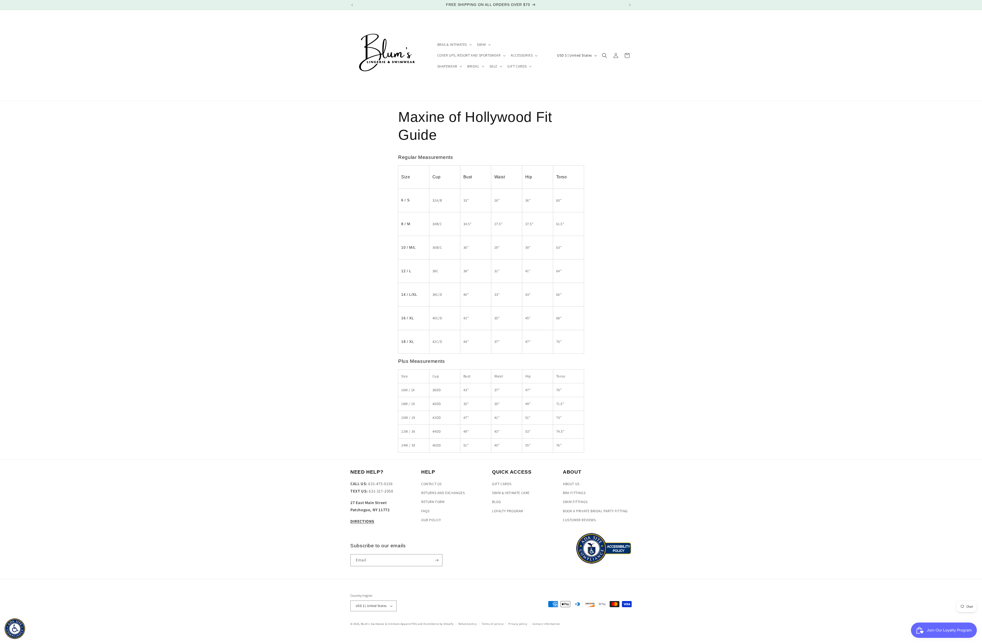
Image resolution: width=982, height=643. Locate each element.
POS (414, 624)
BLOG (496, 501)
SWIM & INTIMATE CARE (511, 493)
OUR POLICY (431, 520)
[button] (454, 44)
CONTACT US (431, 484)
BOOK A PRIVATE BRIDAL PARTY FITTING (595, 511)
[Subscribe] (436, 560)
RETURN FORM (433, 501)
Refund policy (468, 624)
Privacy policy (517, 624)
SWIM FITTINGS (575, 501)
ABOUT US (571, 484)
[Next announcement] (629, 5)
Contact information (546, 624)
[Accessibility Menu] (15, 628)
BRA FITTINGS (574, 493)
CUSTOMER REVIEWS (579, 520)
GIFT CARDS (501, 484)
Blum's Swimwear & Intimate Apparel (386, 624)
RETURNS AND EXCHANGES (443, 493)
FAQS (425, 511)
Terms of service (492, 624)
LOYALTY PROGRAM (507, 511)
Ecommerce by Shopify (438, 624)
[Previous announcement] (352, 5)
